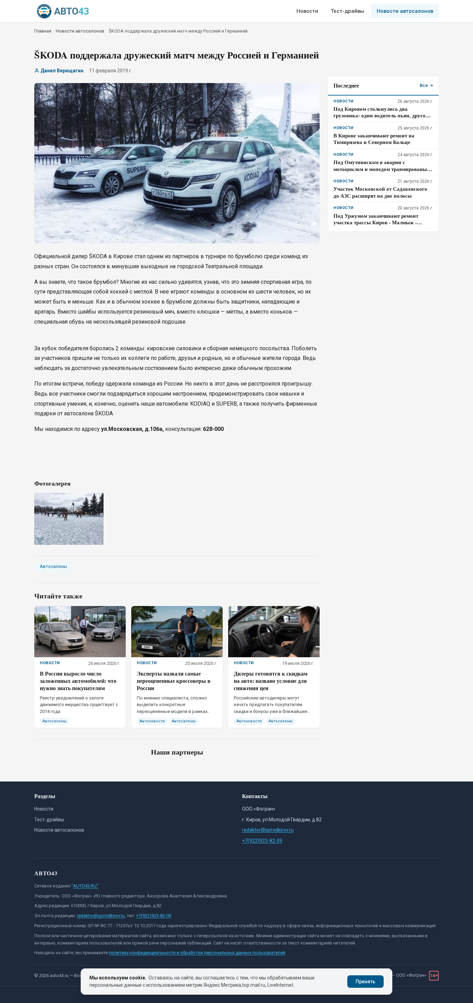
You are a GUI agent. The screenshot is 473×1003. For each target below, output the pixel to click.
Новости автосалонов (405, 11)
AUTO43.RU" (85, 885)
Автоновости (152, 721)
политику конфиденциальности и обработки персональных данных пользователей (197, 952)
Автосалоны (53, 566)
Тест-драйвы (347, 11)
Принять (365, 981)
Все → (426, 85)
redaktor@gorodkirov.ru (268, 830)
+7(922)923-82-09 (262, 840)
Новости (307, 11)
